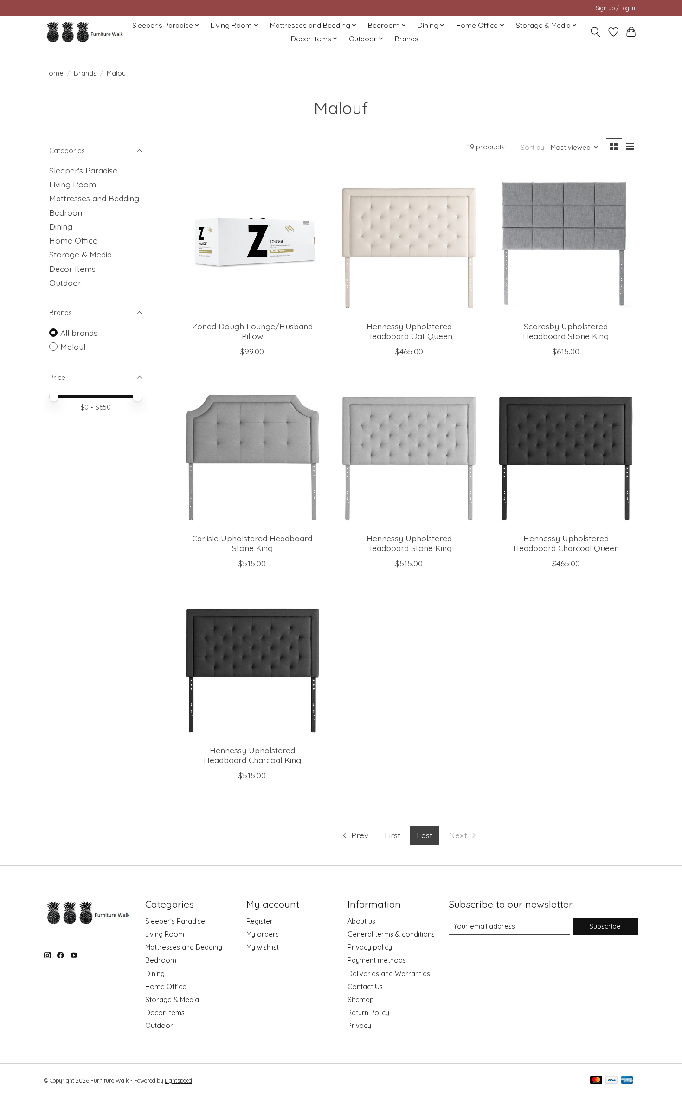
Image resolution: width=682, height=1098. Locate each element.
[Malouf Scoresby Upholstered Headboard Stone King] (565, 242)
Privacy (359, 1025)
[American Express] (627, 1080)
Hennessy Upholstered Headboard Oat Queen (409, 331)
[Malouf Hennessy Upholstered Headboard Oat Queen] (409, 242)
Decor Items (72, 268)
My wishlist (262, 947)
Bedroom (67, 212)
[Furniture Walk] (84, 32)
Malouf (73, 346)
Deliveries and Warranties (388, 973)
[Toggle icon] (595, 32)
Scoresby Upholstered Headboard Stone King (566, 331)
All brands (78, 332)
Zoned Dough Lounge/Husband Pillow (252, 331)
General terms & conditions (391, 934)
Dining (60, 226)
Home (54, 73)
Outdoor (65, 282)
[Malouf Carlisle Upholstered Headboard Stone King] (252, 454)
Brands (406, 38)
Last (424, 835)
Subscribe (605, 926)
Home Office (73, 240)
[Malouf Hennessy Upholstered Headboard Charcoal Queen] (565, 454)
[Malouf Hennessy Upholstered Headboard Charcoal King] (252, 666)
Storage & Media (80, 254)
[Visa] (611, 1080)
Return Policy (368, 1012)
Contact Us (365, 986)
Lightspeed (178, 1080)
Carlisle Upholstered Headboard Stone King (252, 543)
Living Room (72, 184)
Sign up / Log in (615, 8)
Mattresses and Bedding (94, 198)
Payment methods (376, 960)
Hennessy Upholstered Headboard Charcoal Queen (566, 543)
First (392, 835)
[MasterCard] (596, 1080)
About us (361, 921)
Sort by (532, 147)
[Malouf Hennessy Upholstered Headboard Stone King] (409, 454)
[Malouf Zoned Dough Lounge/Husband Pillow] (252, 242)
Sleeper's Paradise (83, 170)
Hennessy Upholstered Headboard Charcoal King (252, 755)
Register (259, 921)
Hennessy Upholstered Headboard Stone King (409, 543)
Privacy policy (369, 947)
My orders (262, 934)
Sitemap (360, 999)
